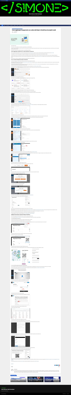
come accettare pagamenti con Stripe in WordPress (29, 213)
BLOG (20, 25)
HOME (4, 25)
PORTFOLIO (7, 25)
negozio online (40, 56)
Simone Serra (16, 369)
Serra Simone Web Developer (35, 13)
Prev (58, 366)
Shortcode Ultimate (22, 267)
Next (12, 366)
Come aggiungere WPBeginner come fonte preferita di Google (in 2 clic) (52, 380)
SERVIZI (14, 25)
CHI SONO (11, 25)
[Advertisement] (35, 20)
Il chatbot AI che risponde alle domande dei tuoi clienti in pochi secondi (18, 380)
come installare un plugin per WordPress (40, 267)
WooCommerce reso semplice (48, 359)
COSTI (17, 25)
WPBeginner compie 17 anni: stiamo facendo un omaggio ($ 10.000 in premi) (35, 380)
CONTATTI (23, 25)
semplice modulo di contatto (30, 104)
